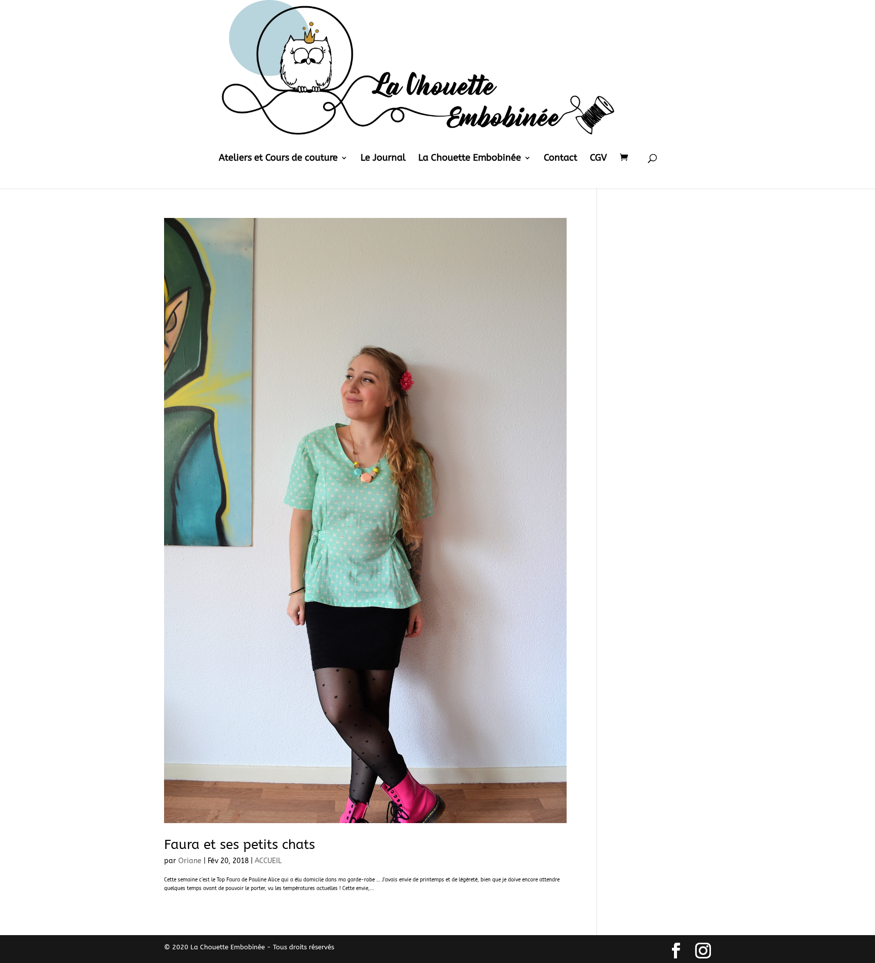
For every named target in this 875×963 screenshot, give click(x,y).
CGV (598, 158)
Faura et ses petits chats (239, 845)
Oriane (190, 861)
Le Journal (383, 158)
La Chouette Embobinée (469, 158)
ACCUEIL (268, 861)
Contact (560, 158)
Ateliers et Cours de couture (278, 158)
